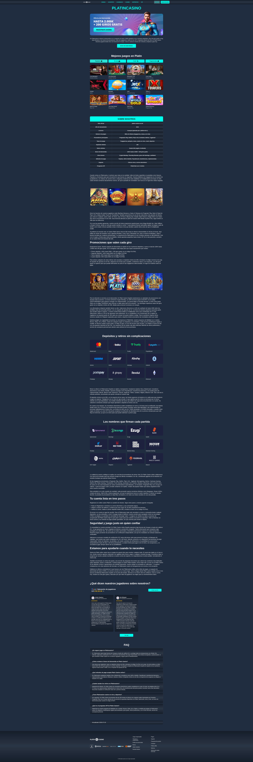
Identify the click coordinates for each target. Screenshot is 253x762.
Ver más (126, 635)
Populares (97, 61)
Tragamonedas (153, 61)
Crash (134, 61)
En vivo (116, 61)
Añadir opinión (154, 590)
